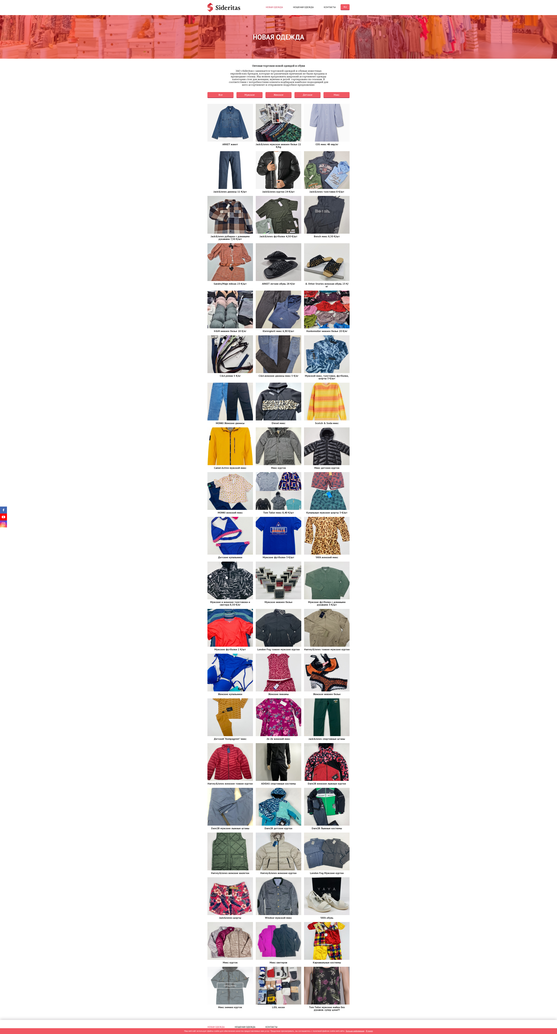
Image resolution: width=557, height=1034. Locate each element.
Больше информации (355, 1031)
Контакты (330, 7)
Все (220, 94)
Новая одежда (274, 7)
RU (345, 7)
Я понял (369, 1031)
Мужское (249, 94)
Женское (278, 94)
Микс (336, 94)
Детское (307, 94)
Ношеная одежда (303, 7)
